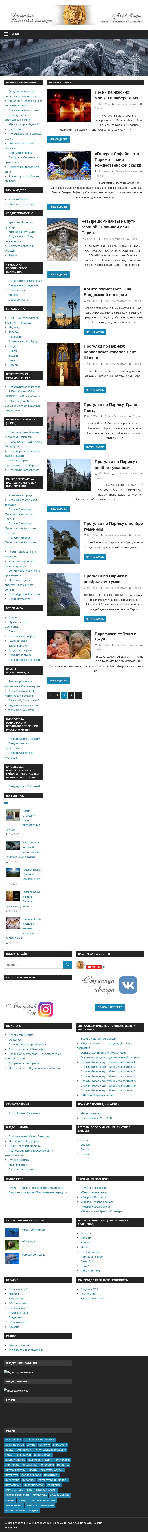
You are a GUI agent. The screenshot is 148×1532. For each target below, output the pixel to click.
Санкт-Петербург (19, 599)
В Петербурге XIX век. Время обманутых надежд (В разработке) (23, 405)
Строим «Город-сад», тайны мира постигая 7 (108, 1090)
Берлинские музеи (20, 655)
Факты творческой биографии (27, 1049)
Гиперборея (23, 1455)
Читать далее (58, 139)
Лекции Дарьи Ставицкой (24, 786)
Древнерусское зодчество (25, 659)
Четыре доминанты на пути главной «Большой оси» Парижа (109, 226)
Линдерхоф (16, 1317)
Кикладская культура (22, 231)
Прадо (13, 617)
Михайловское (18, 1164)
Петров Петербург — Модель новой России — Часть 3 (20, 542)
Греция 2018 (88, 1294)
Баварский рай (18, 1289)
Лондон (13, 346)
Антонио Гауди (14, 1444)
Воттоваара (24, 1450)
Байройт (14, 1327)
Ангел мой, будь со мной (24, 700)
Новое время (17, 290)
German (85, 1154)
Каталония (47, 1465)
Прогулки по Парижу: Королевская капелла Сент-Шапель (110, 351)
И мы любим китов (33, 1229)
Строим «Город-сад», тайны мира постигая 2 (108, 1066)
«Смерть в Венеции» (93, 1197)
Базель (13, 365)
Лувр (12, 631)
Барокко (44, 1444)
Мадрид (14, 327)
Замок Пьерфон (18, 641)
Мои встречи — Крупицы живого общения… (36, 1068)
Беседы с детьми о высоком (98, 1038)
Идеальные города (20, 495)
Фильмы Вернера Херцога (97, 1202)
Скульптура (40, 1495)
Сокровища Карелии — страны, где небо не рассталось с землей (21, 115)
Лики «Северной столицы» (25, 1146)
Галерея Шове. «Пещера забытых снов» (31, 874)
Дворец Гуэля (42, 1455)
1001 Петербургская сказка (97, 1095)
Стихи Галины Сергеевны (24, 1113)
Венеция (14, 360)
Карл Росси (12, 1465)
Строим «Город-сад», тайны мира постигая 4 (108, 1076)
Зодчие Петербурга (40, 1460)
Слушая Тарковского (93, 1187)
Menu (15, 34)
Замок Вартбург (18, 645)
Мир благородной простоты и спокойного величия (19, 584)
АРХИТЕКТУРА (13, 1439)
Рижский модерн (46, 1490)
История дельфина (33, 1254)
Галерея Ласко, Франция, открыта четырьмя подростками (23, 928)
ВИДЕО (9, 1450)
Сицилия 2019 (89, 1289)
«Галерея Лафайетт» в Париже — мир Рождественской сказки (118, 159)
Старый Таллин (90, 1252)
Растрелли (54, 1485)
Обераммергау (18, 1303)
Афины (13, 255)
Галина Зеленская (126, 103)
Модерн (13, 294)
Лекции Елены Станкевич (25, 738)
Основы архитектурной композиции (103, 1052)
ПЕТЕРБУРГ (11, 1475)
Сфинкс (10, 1500)
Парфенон (28, 1480)
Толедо (13, 332)
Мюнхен (14, 1294)
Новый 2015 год (90, 1271)
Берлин (13, 355)
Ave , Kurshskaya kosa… (23, 1169)
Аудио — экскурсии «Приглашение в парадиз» (38, 1192)
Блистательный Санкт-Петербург (29, 1136)
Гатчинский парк (19, 1160)
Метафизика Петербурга (24, 1141)
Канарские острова (92, 1298)
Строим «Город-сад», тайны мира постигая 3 (108, 1071)
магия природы (15, 1510)
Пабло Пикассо (31, 1475)
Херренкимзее (17, 1322)
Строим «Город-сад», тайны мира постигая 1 (108, 1062)
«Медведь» (28, 1241)
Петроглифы (13, 1485)
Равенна (86, 1238)
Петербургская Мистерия (24, 387)
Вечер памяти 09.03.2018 (96, 1118)
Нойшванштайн (18, 1312)
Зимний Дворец (15, 1460)
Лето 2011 (86, 1266)
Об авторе (15, 1039)
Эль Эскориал (14, 1505)
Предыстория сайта (21, 1035)
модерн (33, 1510)
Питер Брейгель (34, 1485)
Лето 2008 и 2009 (92, 1256)
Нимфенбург (16, 1298)
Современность (18, 299)
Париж (99, 108)
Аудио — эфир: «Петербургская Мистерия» (36, 1187)
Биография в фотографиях (25, 1063)
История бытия (18, 199)
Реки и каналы (14, 1490)
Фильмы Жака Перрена (95, 1206)
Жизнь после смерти (21, 204)
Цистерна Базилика (43, 1500)
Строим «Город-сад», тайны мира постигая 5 (108, 1081)
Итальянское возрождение (25, 280)
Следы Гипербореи (20, 152)
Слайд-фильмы (59, 1495)
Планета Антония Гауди (23, 341)
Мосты (33, 1470)
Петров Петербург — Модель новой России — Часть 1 (20, 514)
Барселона (15, 336)
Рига (30, 1490)
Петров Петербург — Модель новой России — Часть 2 (20, 528)
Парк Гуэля (12, 1480)
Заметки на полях (20, 1345)
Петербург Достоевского (24, 470)
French (85, 1149)
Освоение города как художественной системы (110, 1057)
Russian (85, 1140)
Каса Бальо (30, 1465)
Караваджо (63, 1460)
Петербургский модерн (53, 1480)
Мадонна (63, 1465)
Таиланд (86, 1242)
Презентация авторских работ (27, 1044)
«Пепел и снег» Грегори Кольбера (101, 1211)
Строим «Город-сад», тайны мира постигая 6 (108, 1085)
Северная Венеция (17, 1495)
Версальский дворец (22, 636)
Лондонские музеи (20, 650)
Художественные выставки (26, 1350)
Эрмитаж (31, 1505)
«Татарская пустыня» (94, 1192)
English (85, 1144)
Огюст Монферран (52, 1470)
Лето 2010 (87, 1261)
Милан (85, 1247)
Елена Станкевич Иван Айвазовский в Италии (23, 820)
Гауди (8, 1455)
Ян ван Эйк (47, 1505)
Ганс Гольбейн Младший (50, 1450)
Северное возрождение (23, 285)
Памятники (51, 1475)
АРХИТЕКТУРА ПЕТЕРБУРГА (39, 1439)
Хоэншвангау (17, 1308)
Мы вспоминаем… (92, 1113)
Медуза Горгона (15, 1470)
